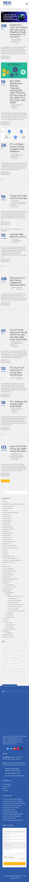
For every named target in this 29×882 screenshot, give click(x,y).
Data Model (8, 592)
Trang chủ (7, 786)
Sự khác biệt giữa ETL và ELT (18, 235)
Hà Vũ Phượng (15, 153)
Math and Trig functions (14, 604)
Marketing (15, 671)
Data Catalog (6, 520)
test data (8, 678)
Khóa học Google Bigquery (12, 816)
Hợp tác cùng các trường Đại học (11, 560)
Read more (5, 57)
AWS (4, 510)
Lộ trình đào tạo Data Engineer (13, 801)
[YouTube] (14, 748)
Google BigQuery (15, 155)
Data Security (6, 539)
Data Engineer (14, 41)
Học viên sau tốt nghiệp (9, 558)
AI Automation (8, 645)
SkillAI (24, 676)
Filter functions (12, 598)
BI (20, 647)
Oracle (4, 583)
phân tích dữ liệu (17, 673)
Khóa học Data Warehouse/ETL (13, 814)
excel (24, 665)
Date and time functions (14, 596)
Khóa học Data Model (10, 812)
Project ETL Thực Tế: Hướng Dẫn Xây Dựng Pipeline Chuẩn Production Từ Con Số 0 (18, 31)
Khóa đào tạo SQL (9, 810)
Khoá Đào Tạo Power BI (11, 807)
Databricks (6, 543)
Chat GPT (5, 514)
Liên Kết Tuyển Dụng (8, 570)
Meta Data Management (9, 579)
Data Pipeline (13, 660)
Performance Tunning (9, 586)
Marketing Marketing (16, 39)
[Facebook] (7, 748)
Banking (16, 647)
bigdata (24, 647)
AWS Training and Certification (13, 820)
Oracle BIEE (8, 584)
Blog (5, 788)
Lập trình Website (7, 568)
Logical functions (12, 602)
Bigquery (11, 650)
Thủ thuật (8, 615)
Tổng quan (8, 617)
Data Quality (6, 535)
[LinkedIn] (11, 748)
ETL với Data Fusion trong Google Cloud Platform (17, 148)
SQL (4, 621)
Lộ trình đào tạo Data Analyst (13, 799)
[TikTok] (21, 748)
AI (3, 502)
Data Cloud (6, 523)
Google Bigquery (21, 668)
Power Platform (7, 589)
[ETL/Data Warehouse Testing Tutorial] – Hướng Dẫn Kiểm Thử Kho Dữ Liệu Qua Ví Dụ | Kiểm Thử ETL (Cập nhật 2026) (18, 92)
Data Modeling (7, 533)
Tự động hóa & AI (7, 637)
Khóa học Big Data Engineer (13, 805)
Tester (13, 678)
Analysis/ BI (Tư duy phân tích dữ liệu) (13, 504)
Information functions (14, 600)
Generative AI (12, 668)
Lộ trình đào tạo (7, 572)
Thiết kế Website (7, 634)
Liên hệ (6, 790)
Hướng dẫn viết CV (8, 562)
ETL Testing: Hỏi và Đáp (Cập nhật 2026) (18, 404)
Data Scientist (6, 537)
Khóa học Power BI (10, 818)
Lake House (6, 566)
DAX (6, 594)
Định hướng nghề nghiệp (9, 547)
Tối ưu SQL (8, 627)
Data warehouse (15, 663)
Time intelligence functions (15, 610)
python (19, 676)
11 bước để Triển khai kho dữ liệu (18, 197)
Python (5, 619)
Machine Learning (7, 574)
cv (11, 653)
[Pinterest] (18, 748)
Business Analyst (18, 650)
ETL (20, 41)
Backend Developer (7, 647)
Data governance (15, 455)
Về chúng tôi (8, 784)
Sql (3, 678)
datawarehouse (6, 665)
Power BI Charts (12, 676)
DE (16, 665)
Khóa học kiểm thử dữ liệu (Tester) (14, 803)
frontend (4, 668)
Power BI (4, 676)
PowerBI (5, 591)
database (13, 655)
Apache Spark (6, 508)
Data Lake (5, 531)
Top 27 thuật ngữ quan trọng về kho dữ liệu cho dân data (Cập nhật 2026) (18, 335)
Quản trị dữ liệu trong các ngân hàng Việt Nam (18, 448)
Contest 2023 (6, 516)
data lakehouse (16, 658)
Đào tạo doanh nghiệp (9, 545)
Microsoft (4, 673)
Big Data (4, 650)
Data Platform (21, 660)
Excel (4, 554)
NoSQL (7, 622)
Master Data (6, 577)
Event (4, 552)
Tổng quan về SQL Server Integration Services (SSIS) (17, 281)
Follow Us (6, 686)
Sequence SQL (9, 625)
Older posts (5, 481)
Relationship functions (14, 606)
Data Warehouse (15, 202)
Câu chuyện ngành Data (9, 512)
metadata (21, 671)
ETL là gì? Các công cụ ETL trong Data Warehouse (17, 371)
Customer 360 (5, 653)
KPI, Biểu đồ (8, 613)
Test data (7, 632)
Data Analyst (6, 518)
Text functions (12, 608)
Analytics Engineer (8, 506)
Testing (13, 106)
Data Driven (6, 525)
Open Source (6, 581)
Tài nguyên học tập (17, 458)
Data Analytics (5, 655)
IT (3, 564)
